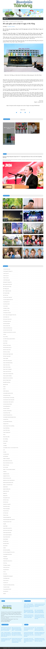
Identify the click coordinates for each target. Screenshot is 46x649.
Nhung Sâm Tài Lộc (6, 497)
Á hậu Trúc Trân (6, 277)
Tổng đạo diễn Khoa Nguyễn (8, 576)
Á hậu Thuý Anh (6, 275)
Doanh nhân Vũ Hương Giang (8, 373)
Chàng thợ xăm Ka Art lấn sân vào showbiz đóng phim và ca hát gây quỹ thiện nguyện (33, 244)
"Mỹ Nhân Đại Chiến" (6, 269)
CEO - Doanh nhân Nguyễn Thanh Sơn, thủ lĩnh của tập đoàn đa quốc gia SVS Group (33, 207)
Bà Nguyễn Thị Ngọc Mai (7, 282)
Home (4, 21)
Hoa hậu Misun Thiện (6, 412)
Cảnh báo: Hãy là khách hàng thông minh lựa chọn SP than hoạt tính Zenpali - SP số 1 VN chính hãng (11, 219)
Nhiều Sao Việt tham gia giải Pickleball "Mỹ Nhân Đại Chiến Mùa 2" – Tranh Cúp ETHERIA (29, 611)
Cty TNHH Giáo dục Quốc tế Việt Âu (9, 338)
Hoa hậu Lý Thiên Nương (7, 410)
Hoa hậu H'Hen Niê (6, 408)
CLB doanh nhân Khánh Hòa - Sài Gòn (9, 332)
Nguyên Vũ (5, 493)
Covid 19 (9, 26)
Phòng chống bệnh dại (7, 517)
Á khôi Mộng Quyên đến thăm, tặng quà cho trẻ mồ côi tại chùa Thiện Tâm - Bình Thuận (33, 232)
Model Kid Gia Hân (6, 473)
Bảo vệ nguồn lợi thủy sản (7, 284)
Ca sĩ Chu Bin (5, 306)
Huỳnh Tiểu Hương (6, 430)
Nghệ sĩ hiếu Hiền (6, 491)
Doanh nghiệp (5, 358)
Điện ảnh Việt (5, 384)
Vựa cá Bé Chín (5, 591)
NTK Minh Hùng (5, 499)
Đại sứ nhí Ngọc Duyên (7, 380)
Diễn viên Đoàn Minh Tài (7, 347)
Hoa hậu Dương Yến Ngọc (7, 404)
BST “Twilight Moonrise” (7, 290)
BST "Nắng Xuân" (6, 288)
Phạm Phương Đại (6, 508)
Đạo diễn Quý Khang (6, 382)
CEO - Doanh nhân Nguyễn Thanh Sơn (9, 314)
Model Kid (4, 471)
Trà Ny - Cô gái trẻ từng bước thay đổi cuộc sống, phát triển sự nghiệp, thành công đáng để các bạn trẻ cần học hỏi (33, 256)
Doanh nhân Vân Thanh (7, 371)
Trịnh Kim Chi (5, 582)
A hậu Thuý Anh (6, 273)
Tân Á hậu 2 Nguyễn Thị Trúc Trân (8, 552)
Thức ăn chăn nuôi (6, 567)
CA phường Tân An (6, 301)
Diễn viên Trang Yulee (6, 356)
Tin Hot (7, 21)
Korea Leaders (5, 441)
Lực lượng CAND (6, 454)
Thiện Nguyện (5, 558)
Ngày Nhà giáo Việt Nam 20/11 (8, 482)
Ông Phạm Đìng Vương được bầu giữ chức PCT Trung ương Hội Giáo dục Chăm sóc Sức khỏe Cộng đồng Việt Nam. (22, 157)
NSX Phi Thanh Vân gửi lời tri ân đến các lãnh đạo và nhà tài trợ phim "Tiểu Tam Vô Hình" (6, 629)
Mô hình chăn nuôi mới (7, 478)
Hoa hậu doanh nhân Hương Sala (8, 399)
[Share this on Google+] (20, 112)
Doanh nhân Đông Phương (7, 362)
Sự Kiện (4, 547)
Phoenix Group (5, 515)
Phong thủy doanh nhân (7, 521)
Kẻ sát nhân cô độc (6, 436)
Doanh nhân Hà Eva (6, 364)
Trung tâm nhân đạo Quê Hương (8, 584)
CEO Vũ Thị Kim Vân (6, 325)
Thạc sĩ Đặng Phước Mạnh (7, 554)
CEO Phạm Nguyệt (6, 323)
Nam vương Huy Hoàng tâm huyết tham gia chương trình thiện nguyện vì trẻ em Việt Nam (17, 633)
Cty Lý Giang (5, 336)
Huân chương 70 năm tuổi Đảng (8, 425)
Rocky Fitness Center (6, 536)
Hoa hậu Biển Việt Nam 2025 (8, 393)
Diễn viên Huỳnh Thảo (7, 349)
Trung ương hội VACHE (7, 589)
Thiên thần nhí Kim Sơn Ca (7, 560)
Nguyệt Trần (5, 495)
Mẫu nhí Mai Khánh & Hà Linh (8, 462)
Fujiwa (4, 386)
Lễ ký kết (4, 443)
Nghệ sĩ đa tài (5, 486)
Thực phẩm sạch (6, 569)
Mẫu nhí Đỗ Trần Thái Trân (7, 460)
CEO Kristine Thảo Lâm (7, 321)
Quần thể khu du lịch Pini (7, 528)
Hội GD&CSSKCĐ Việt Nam (7, 421)
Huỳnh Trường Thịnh (6, 432)
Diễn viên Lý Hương (6, 351)
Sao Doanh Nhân (6, 543)
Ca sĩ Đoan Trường (6, 308)
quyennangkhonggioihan (7, 534)
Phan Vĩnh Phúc (6, 510)
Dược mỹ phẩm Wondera (7, 375)
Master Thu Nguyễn (6, 458)
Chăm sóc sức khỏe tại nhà (7, 327)
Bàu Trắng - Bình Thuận (7, 286)
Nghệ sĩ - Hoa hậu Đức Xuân (7, 484)
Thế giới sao (5, 556)
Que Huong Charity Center (7, 530)
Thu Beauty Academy (6, 565)
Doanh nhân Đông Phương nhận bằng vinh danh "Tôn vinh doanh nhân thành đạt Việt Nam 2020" (12, 257)
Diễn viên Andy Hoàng (7, 345)
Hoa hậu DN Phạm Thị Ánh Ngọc (8, 397)
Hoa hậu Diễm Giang (6, 395)
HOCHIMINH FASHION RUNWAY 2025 (9, 417)
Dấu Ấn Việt (5, 343)
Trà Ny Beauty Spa (6, 578)
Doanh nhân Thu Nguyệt (7, 369)
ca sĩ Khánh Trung (6, 310)
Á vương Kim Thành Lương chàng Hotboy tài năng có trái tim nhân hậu (11, 244)
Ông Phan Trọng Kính (7, 504)
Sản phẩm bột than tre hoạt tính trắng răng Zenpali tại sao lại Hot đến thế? (11, 207)
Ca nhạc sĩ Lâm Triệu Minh (7, 297)
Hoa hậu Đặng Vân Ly (6, 406)
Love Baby (5, 445)
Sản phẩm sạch (5, 541)
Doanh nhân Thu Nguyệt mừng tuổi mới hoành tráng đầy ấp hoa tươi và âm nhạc (32, 220)
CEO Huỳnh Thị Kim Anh (7, 319)
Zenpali (4, 593)
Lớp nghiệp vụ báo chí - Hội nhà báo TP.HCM (10, 447)
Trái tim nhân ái (5, 580)
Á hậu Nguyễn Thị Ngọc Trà (7, 271)
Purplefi (4, 523)
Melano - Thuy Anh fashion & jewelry (9, 469)
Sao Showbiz (5, 545)
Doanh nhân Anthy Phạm (7, 360)
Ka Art (4, 434)
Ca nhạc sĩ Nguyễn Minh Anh (8, 299)
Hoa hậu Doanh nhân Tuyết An (8, 401)
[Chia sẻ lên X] (16, 112)
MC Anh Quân (5, 467)
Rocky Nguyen (5, 539)
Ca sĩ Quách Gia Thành (7, 312)
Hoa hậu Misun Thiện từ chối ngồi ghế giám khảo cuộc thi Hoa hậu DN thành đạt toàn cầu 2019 (12, 232)
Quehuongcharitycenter (7, 532)
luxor (4, 449)
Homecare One (5, 419)
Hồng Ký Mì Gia (5, 423)
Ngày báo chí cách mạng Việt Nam (9, 480)
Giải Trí (4, 388)
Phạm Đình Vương (6, 506)
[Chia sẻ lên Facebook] (29, 112)
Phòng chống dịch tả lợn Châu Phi (9, 519)
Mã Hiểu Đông (5, 456)
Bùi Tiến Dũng (5, 295)
